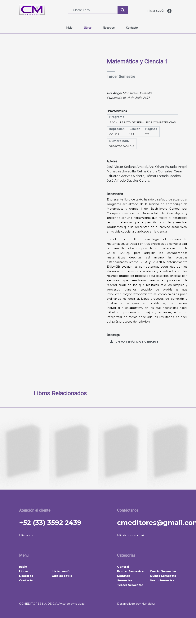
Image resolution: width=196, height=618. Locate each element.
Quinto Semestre (163, 576)
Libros (87, 27)
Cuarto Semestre (163, 571)
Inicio (69, 27)
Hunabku (148, 603)
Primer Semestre (130, 571)
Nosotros (109, 27)
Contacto (132, 27)
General (123, 566)
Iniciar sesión (156, 10)
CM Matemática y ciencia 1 (136, 341)
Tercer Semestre (130, 585)
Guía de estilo (62, 576)
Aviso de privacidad (71, 603)
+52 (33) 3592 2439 (50, 523)
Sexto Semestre (162, 580)
